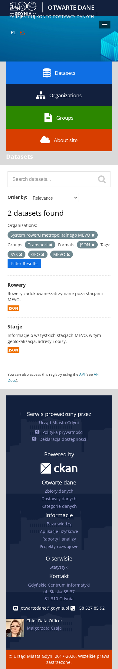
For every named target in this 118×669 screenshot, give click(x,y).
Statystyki (59, 567)
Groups (65, 117)
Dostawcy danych (59, 498)
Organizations (65, 95)
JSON (13, 308)
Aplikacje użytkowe (59, 531)
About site (66, 140)
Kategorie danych (59, 506)
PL (13, 32)
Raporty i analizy (59, 539)
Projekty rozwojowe (59, 546)
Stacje (15, 326)
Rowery (17, 284)
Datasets (65, 72)
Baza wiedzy (59, 524)
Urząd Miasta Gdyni (59, 422)
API (82, 374)
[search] (102, 179)
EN (22, 32)
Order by (17, 197)
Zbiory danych (59, 491)
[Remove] (93, 235)
